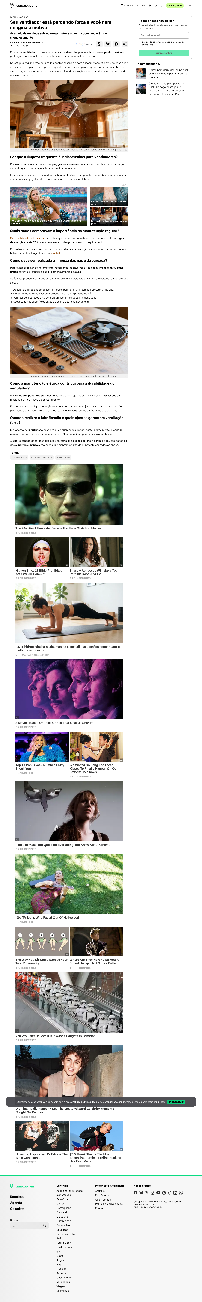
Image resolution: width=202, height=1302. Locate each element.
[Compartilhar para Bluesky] (107, 44)
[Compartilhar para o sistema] (125, 44)
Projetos (61, 1273)
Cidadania (62, 1216)
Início (13, 17)
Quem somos (103, 1199)
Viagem (60, 1286)
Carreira (61, 1203)
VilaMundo (62, 1290)
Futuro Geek (63, 1242)
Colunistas (18, 1209)
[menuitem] (29, 1198)
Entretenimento (65, 1234)
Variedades (63, 1282)
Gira (142, 5)
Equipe (99, 1208)
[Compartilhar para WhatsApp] (99, 44)
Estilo (59, 1238)
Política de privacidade (109, 1203)
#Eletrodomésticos (41, 457)
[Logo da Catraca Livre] (23, 5)
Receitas (157, 5)
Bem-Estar (62, 1199)
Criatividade (63, 1220)
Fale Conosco (103, 1195)
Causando (62, 1212)
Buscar (14, 1220)
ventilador (56, 253)
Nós (58, 1264)
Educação (62, 1229)
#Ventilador (63, 457)
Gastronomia (64, 1247)
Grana (60, 1255)
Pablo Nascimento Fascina (28, 42)
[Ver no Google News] (84, 44)
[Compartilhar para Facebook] (116, 44)
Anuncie (176, 5)
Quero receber (163, 52)
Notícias (23, 17)
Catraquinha (63, 1208)
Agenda (128, 5)
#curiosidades (19, 457)
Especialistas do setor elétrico (28, 238)
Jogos (60, 1260)
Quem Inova (63, 1277)
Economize (63, 1225)
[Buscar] (44, 1225)
